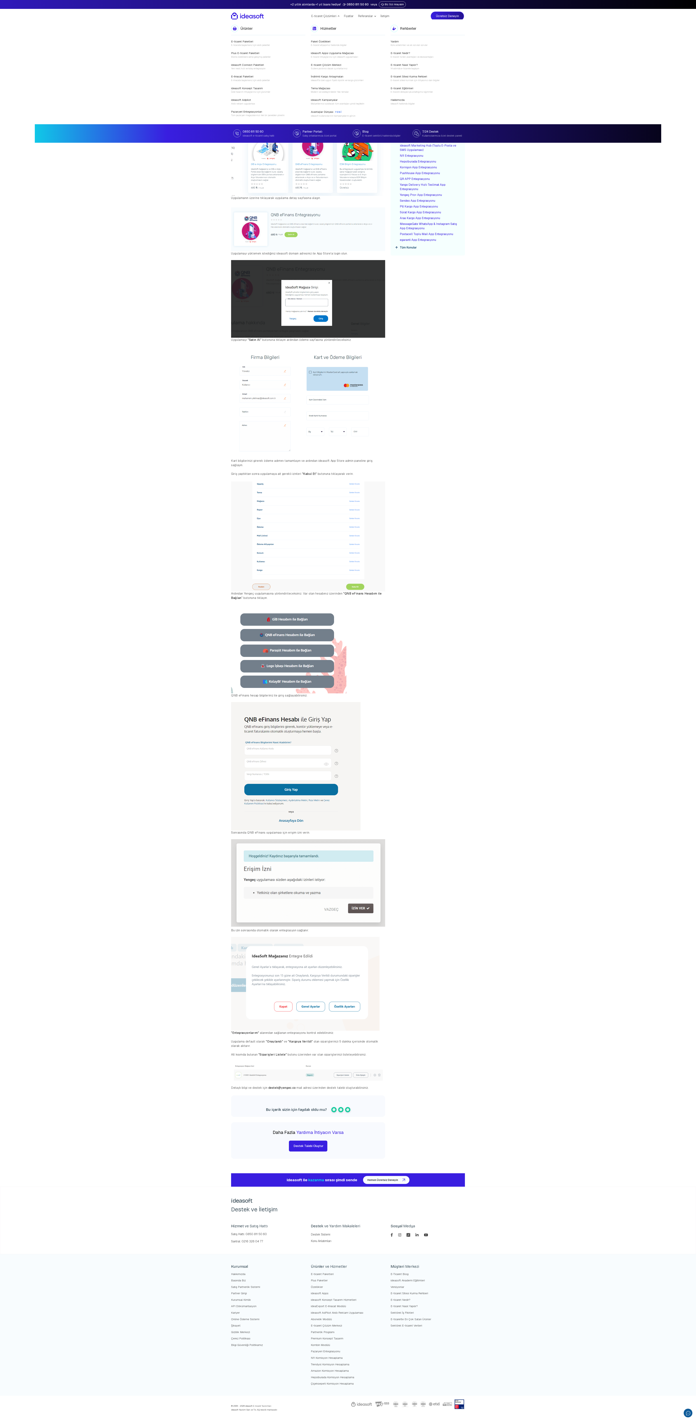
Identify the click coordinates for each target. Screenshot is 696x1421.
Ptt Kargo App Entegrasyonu (419, 206)
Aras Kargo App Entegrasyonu (420, 218)
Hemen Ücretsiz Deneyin (382, 1180)
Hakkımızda (238, 1274)
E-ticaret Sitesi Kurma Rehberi (409, 1293)
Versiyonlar (397, 1287)
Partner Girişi (239, 1293)
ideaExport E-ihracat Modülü (328, 1306)
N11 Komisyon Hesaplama (327, 1358)
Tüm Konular (408, 247)
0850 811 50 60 (358, 4)
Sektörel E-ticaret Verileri (406, 1325)
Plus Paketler (319, 1280)
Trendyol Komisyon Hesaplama (330, 1364)
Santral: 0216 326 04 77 (247, 1241)
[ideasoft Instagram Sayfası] (400, 1234)
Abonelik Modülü (321, 1319)
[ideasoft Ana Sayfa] (247, 16)
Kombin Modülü (320, 1345)
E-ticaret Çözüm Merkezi (326, 1325)
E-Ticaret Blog (400, 1274)
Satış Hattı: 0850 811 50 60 (249, 1234)
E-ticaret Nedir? (400, 1299)
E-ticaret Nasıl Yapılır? (404, 1306)
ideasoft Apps (319, 1293)
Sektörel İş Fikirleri (402, 1312)
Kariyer (235, 1312)
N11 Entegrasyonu (411, 156)
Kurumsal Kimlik (241, 1299)
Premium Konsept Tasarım (327, 1338)
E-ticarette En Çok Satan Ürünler (411, 1319)
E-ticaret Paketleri (322, 1274)
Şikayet (236, 1325)
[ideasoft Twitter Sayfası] (409, 1234)
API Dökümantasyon (243, 1306)
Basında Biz (238, 1280)
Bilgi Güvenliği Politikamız (247, 1345)
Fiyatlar (349, 16)
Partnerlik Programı (322, 1332)
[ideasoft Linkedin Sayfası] (417, 1234)
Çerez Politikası (240, 1338)
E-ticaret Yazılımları (261, 1406)
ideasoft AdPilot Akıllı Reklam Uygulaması (337, 1312)
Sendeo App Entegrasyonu (417, 201)
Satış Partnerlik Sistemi (245, 1287)
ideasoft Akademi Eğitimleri (408, 1280)
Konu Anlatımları (321, 1241)
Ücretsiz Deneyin (448, 16)
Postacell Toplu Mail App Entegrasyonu (426, 234)
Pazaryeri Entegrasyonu (325, 1351)
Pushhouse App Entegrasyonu (420, 173)
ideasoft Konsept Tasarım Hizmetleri (333, 1299)
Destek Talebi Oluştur (308, 1146)
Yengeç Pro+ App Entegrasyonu (421, 195)
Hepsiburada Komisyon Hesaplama (332, 1377)
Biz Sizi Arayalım (394, 4)
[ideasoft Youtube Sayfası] (426, 1234)
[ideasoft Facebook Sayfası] (392, 1234)
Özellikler (317, 1287)
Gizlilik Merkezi (240, 1332)
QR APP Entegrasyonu (415, 179)
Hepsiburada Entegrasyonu (418, 161)
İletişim (384, 16)
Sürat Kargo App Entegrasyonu (420, 212)
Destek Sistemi (320, 1234)
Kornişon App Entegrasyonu (418, 167)
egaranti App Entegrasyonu (418, 240)
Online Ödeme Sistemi (245, 1319)
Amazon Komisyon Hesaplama (330, 1370)
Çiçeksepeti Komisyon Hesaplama (332, 1383)
